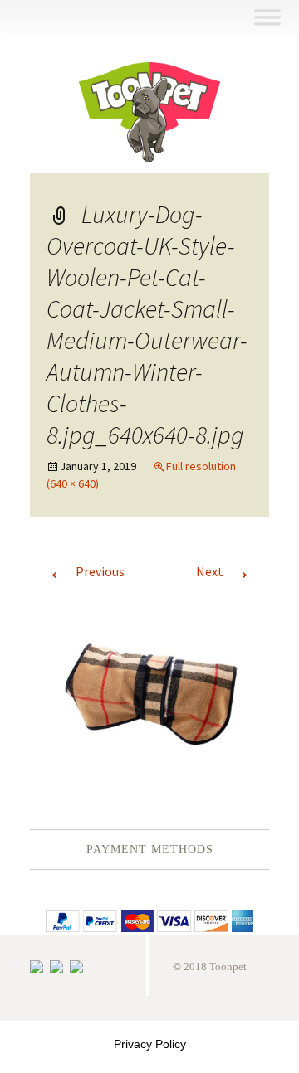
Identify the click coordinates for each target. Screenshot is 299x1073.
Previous (86, 571)
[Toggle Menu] (267, 17)
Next (224, 571)
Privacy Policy (150, 1044)
